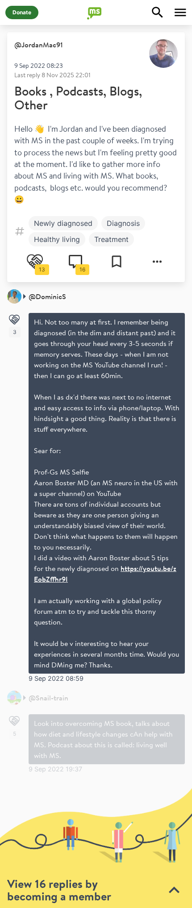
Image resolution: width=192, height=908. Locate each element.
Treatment (111, 239)
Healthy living (57, 239)
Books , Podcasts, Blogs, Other (78, 98)
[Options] (157, 261)
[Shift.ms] (96, 12)
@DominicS (47, 296)
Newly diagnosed (63, 223)
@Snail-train (48, 698)
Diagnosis (123, 223)
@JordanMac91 (38, 45)
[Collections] (116, 261)
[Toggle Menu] (180, 12)
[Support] (14, 320)
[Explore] (157, 12)
